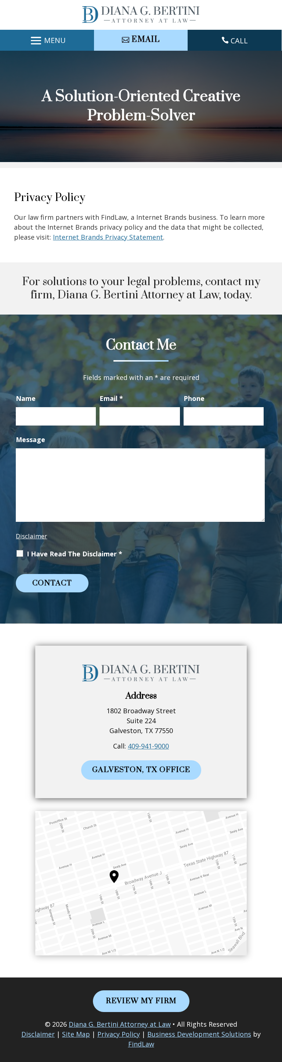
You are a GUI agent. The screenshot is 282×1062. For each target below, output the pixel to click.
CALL (239, 41)
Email (111, 398)
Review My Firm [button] (141, 1001)
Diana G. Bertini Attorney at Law (120, 1024)
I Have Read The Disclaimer (74, 553)
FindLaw (141, 1044)
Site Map (76, 1034)
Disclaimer (31, 536)
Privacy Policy (118, 1034)
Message (30, 439)
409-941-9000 (148, 746)
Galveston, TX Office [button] (141, 770)
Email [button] (145, 39)
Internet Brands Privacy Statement (108, 237)
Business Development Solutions (199, 1034)
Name (26, 398)
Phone (194, 398)
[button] (47, 41)
